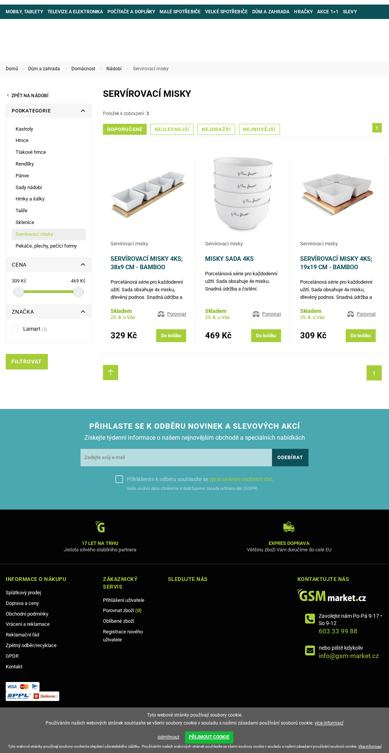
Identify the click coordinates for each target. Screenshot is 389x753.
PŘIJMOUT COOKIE (209, 737)
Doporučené (124, 129)
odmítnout (168, 737)
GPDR (12, 656)
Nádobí (114, 68)
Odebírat (290, 457)
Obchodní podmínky (27, 614)
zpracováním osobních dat (240, 479)
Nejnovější (259, 129)
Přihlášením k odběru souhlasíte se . (200, 479)
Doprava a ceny (22, 603)
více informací (329, 723)
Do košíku (171, 335)
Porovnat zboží (122, 610)
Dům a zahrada (44, 68)
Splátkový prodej (23, 592)
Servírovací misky (129, 243)
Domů (12, 68)
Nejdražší (216, 129)
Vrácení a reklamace (28, 624)
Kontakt (14, 666)
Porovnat (176, 314)
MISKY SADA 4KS (229, 258)
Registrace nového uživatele (123, 635)
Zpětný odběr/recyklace (31, 645)
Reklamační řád (22, 635)
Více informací (369, 746)
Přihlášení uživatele (123, 600)
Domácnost (83, 68)
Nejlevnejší (172, 129)
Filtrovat (26, 361)
